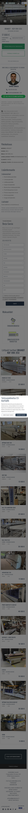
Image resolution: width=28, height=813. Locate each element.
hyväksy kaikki (21, 415)
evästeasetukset (8, 415)
